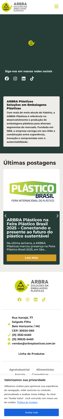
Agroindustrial (19, 369)
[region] (31, 397)
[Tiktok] (32, 78)
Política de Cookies (27, 402)
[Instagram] (15, 78)
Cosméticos (40, 374)
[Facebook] (7, 78)
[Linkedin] (23, 78)
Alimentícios (45, 369)
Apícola (20, 374)
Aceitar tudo (31, 412)
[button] (5, 216)
